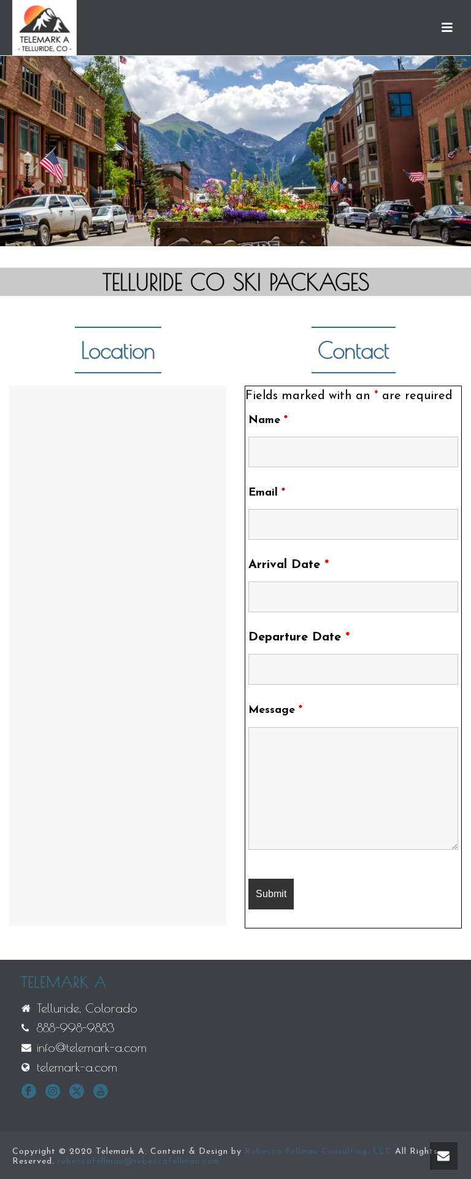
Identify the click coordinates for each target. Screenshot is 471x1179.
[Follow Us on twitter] (76, 1092)
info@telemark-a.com (92, 1047)
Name (268, 420)
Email (266, 493)
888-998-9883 (76, 1027)
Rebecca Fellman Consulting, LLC (318, 1151)
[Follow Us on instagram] (52, 1092)
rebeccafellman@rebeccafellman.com (139, 1161)
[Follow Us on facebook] (28, 1092)
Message (275, 710)
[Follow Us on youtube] (100, 1092)
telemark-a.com (77, 1067)
